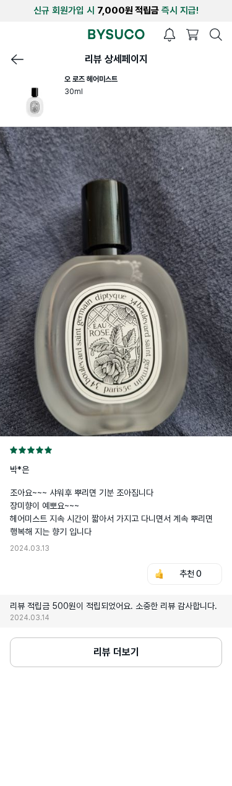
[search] (216, 34)
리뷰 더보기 (116, 652)
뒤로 (17, 59)
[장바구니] (192, 34)
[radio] (13, 450)
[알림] (169, 34)
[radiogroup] (116, 450)
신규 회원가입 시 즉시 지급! (116, 10)
